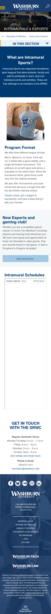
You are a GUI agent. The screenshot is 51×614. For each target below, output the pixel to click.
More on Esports (25, 259)
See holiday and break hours (26, 455)
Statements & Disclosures (25, 531)
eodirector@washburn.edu (34, 593)
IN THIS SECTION (26, 43)
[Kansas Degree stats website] (25, 609)
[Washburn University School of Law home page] (25, 566)
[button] (48, 6)
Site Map (25, 542)
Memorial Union (25, 521)
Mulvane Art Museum (26, 524)
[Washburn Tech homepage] (25, 557)
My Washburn (25, 535)
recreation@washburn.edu (25, 468)
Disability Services (25, 528)
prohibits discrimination (26, 575)
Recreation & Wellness (16, 36)
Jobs (25, 539)
